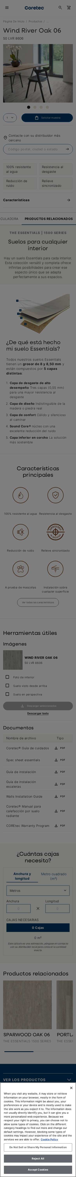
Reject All (38, 1158)
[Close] (71, 1088)
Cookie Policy (49, 1139)
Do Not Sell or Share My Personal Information (38, 1147)
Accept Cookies (38, 1169)
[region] (38, 1129)
